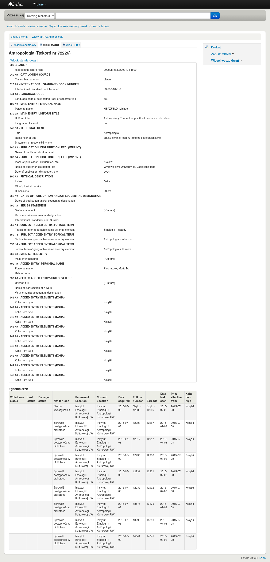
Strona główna (19, 36)
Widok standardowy (25, 45)
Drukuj (216, 47)
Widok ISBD (73, 45)
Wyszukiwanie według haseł (68, 26)
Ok (215, 15)
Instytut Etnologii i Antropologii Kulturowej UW (19, 4)
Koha (262, 558)
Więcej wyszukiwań (225, 60)
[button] (40, 4)
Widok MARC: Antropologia (47, 36)
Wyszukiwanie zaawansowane (27, 26)
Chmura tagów (99, 26)
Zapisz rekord (221, 54)
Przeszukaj (15, 15)
